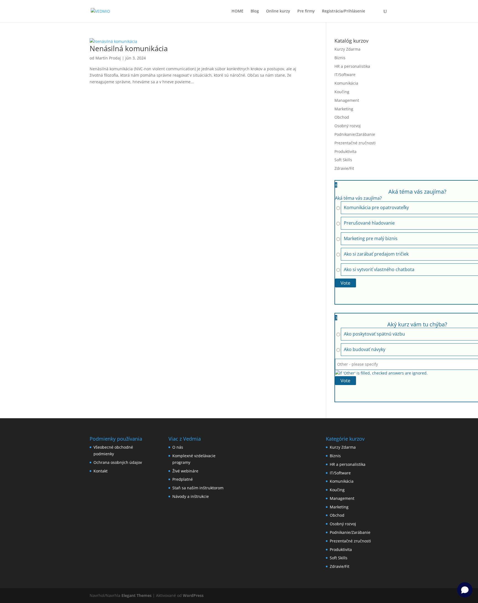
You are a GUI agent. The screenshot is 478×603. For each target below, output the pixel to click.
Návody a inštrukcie (190, 496)
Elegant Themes (136, 595)
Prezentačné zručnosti (355, 142)
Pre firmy (306, 11)
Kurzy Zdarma (347, 49)
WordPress (193, 595)
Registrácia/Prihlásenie (343, 11)
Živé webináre (185, 471)
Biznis (339, 57)
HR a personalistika (352, 66)
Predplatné (182, 479)
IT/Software (344, 74)
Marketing (343, 108)
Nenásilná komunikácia (129, 48)
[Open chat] (464, 589)
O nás (177, 447)
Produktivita (345, 151)
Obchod (341, 117)
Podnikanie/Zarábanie (354, 134)
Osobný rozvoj (347, 125)
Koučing (341, 91)
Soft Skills (343, 159)
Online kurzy (278, 11)
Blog (255, 11)
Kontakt (100, 471)
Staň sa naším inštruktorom (198, 487)
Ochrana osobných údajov (117, 462)
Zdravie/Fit (344, 168)
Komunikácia (346, 83)
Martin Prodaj (108, 58)
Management (346, 100)
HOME (237, 11)
